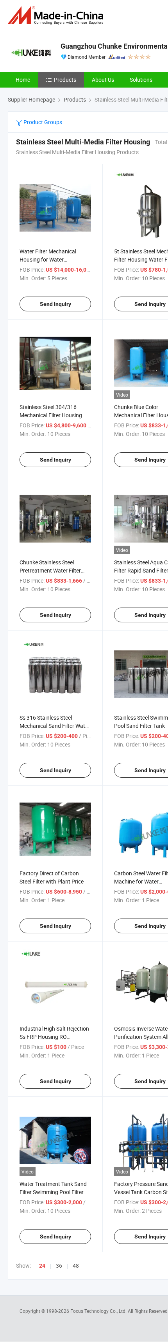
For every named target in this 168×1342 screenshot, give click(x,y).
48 (76, 1265)
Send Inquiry (55, 304)
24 (42, 1266)
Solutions (141, 79)
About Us (103, 79)
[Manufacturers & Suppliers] (57, 15)
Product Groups (42, 122)
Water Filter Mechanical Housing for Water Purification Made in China (51, 259)
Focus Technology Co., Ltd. (99, 1311)
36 (59, 1265)
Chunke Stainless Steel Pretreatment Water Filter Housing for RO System (50, 570)
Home (23, 79)
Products (65, 79)
